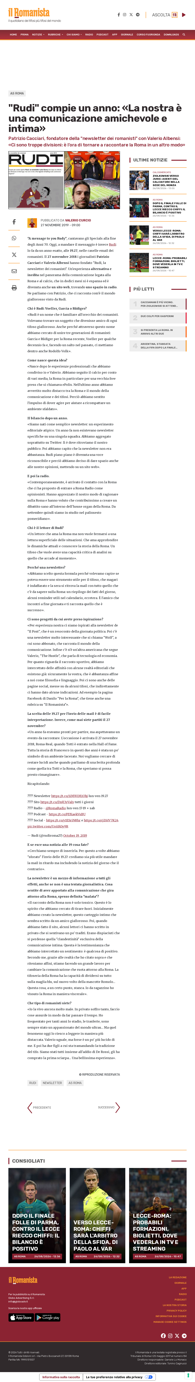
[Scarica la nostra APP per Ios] (21, 1317)
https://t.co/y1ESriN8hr (63, 820)
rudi (32, 1083)
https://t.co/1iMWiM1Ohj (69, 796)
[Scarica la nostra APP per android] (47, 1317)
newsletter (52, 1083)
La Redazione (178, 1277)
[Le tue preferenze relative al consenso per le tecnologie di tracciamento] (188, 1375)
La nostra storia (175, 1305)
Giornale (127, 34)
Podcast (103, 34)
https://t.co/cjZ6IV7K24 (101, 820)
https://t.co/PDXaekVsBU (67, 814)
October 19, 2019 (75, 835)
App (114, 34)
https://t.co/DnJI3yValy (57, 802)
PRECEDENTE (41, 1107)
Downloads (171, 34)
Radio (89, 34)
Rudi (112, 244)
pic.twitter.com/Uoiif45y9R (47, 826)
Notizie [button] (37, 34)
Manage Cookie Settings (170, 1321)
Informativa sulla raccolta (61, 1377)
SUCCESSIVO (106, 1107)
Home (13, 34)
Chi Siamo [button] (73, 34)
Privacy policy (177, 1310)
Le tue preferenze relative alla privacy (114, 1377)
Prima (25, 34)
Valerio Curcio (78, 220)
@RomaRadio (56, 808)
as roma (75, 1083)
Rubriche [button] (54, 34)
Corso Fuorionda (148, 34)
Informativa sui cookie (171, 1316)
